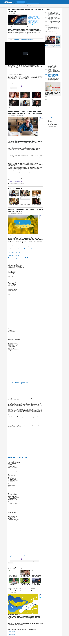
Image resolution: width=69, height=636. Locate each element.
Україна (11, 561)
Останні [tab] (54, 10)
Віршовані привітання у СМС (14, 252)
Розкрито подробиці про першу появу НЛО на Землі (23, 39)
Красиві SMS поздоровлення (14, 253)
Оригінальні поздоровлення (14, 633)
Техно (40, 5)
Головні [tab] (58, 10)
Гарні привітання (12, 631)
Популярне (53, 5)
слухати (20, 2)
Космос (15, 88)
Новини (5, 5)
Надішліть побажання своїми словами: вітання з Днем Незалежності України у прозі (33, 21)
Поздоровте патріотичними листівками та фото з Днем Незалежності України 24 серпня (34, 17)
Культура (37, 561)
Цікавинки (22, 183)
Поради (11, 183)
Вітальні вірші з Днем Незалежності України (21, 627)
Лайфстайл (29, 5)
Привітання (16, 561)
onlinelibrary (14, 83)
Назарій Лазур (19, 213)
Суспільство (10, 562)
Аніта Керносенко (21, 115)
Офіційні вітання (12, 634)
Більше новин (53, 126)
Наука (11, 88)
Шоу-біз (16, 5)
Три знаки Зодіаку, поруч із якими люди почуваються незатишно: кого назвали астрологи (24, 152)
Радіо (64, 5)
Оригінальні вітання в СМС (14, 255)
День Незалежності (24, 561)
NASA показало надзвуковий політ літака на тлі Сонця (27, 81)
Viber (21, 86)
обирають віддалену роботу (34, 178)
